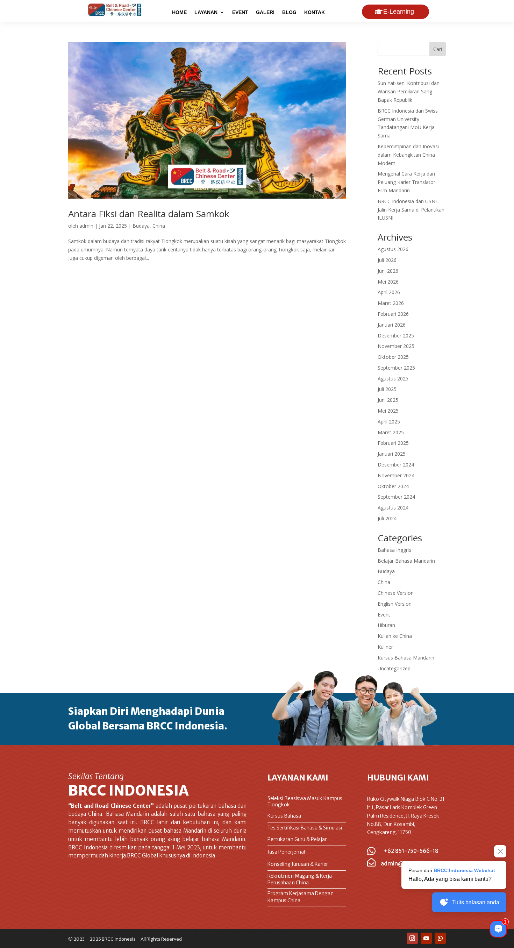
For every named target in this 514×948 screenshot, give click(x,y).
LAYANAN (205, 12)
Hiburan (386, 625)
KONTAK (314, 12)
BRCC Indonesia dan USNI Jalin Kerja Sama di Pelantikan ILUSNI (411, 209)
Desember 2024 (396, 464)
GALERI (265, 12)
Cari (437, 49)
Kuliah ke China (395, 636)
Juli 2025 (387, 389)
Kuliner (385, 646)
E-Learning (398, 11)
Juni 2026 (388, 271)
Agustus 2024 (393, 507)
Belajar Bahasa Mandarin (406, 560)
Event (384, 614)
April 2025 (389, 421)
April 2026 (389, 292)
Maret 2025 (391, 432)
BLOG (289, 12)
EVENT (240, 12)
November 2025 (396, 346)
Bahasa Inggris (394, 550)
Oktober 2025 (393, 357)
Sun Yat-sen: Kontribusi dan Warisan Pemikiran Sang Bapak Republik (409, 91)
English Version (395, 603)
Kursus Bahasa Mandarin (406, 657)
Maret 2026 (391, 303)
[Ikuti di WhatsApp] (440, 938)
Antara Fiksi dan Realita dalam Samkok (148, 213)
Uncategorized (394, 668)
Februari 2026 (393, 314)
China (158, 225)
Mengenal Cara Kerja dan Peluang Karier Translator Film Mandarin (406, 182)
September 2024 (396, 496)
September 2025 (396, 367)
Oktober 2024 (393, 486)
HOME (179, 12)
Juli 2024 (387, 518)
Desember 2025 (396, 335)
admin (86, 225)
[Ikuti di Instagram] (412, 938)
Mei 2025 (388, 410)
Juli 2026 (387, 260)
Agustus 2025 (393, 378)
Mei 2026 (388, 281)
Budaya (141, 225)
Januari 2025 (392, 453)
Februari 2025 (393, 443)
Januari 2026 (392, 324)
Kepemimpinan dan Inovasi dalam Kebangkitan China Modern (408, 154)
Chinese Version (396, 593)
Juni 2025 (388, 400)
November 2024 (396, 475)
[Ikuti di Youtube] (426, 938)
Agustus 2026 (393, 249)
